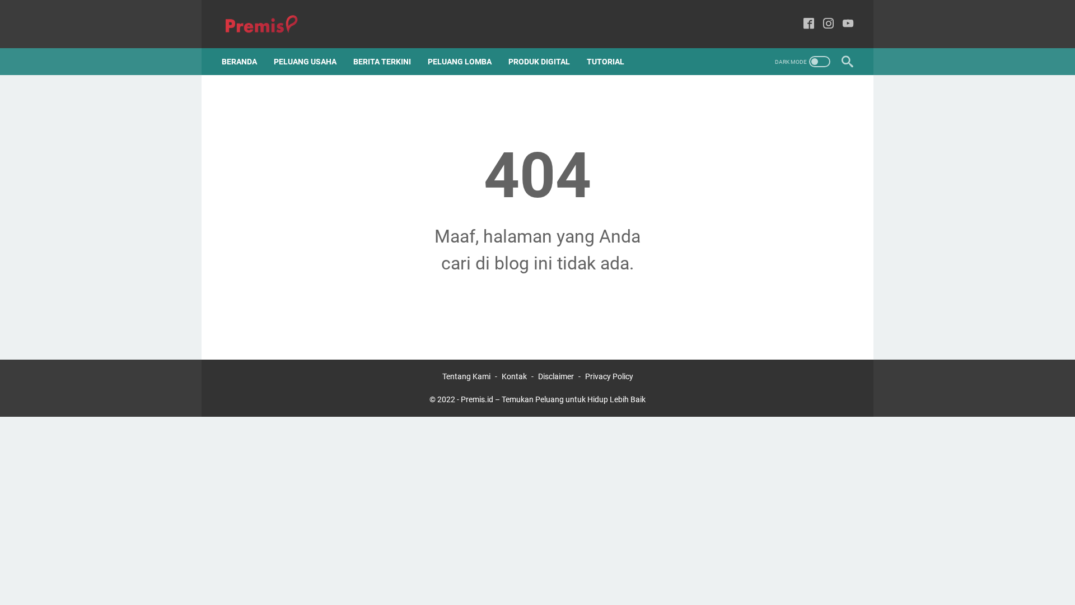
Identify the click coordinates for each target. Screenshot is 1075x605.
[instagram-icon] (828, 24)
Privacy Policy (609, 376)
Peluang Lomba (460, 61)
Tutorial (605, 61)
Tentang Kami (466, 376)
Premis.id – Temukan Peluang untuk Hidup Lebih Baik (553, 399)
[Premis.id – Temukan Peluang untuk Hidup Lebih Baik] (268, 24)
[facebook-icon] (808, 24)
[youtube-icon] (848, 24)
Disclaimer (556, 376)
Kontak (514, 376)
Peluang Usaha (305, 61)
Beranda (239, 61)
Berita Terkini (382, 61)
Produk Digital (539, 61)
